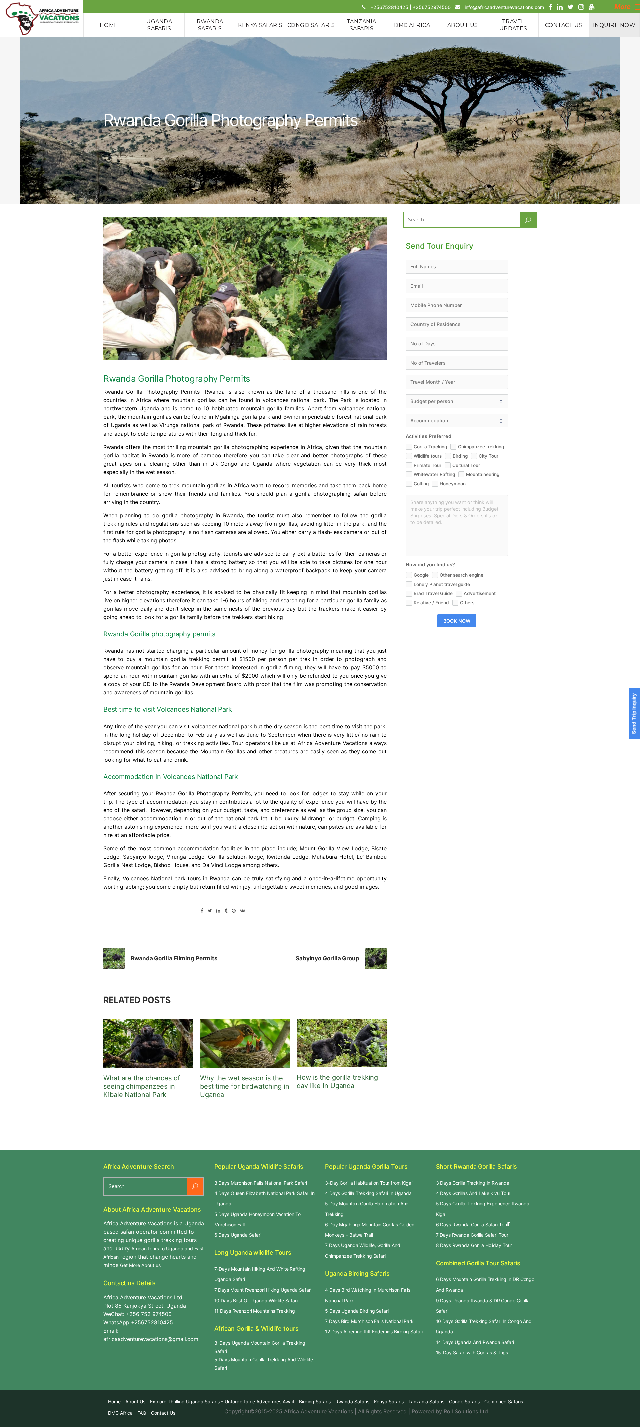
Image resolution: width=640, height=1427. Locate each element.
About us (135, 1401)
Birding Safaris (315, 1401)
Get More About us (140, 1265)
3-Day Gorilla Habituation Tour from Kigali (369, 1183)
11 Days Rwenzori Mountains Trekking (254, 1311)
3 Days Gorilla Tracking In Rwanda (472, 1183)
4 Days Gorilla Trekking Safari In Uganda (368, 1193)
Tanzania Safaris (426, 1401)
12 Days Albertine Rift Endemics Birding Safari (374, 1331)
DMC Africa (120, 1413)
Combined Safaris (503, 1401)
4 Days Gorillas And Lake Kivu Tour (473, 1193)
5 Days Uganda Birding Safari (357, 1311)
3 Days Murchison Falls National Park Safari (260, 1183)
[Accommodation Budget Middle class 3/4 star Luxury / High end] (457, 421)
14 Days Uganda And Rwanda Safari (475, 1342)
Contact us (163, 1413)
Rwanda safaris (352, 1401)
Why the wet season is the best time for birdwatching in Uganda (244, 1086)
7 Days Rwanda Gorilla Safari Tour (472, 1235)
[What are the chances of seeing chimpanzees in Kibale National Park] (148, 1043)
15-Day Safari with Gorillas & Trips (472, 1352)
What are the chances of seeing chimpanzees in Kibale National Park (141, 1086)
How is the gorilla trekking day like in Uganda (337, 1081)
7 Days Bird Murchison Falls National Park (369, 1321)
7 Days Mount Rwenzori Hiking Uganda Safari (263, 1290)
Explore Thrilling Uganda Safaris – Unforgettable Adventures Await (222, 1401)
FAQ (141, 1413)
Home (114, 1401)
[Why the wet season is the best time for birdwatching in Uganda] (245, 1043)
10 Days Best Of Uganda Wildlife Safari (256, 1300)
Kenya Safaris (389, 1401)
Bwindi (291, 416)
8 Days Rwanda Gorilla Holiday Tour (474, 1245)
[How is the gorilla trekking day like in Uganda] (342, 1043)
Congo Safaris (464, 1401)
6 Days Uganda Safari (238, 1235)
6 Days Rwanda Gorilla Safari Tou (471, 1224)
